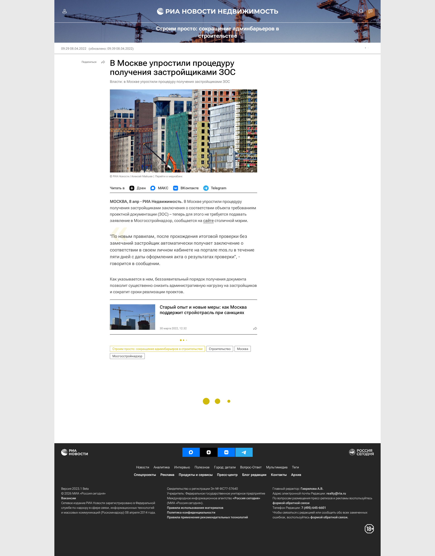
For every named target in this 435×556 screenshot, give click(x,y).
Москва (242, 349)
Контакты (279, 475)
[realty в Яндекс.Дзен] (208, 452)
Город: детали (225, 467)
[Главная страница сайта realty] (217, 11)
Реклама (167, 475)
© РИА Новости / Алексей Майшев (131, 176)
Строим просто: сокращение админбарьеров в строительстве (157, 349)
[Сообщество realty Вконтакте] (226, 452)
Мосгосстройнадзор (127, 356)
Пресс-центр (227, 475)
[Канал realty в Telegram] (244, 452)
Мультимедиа (277, 467)
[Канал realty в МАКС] (191, 452)
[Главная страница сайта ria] (183, 11)
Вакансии (68, 498)
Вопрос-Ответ (251, 467)
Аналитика (162, 467)
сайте (208, 220)
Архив (296, 475)
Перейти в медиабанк (168, 176)
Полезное (202, 467)
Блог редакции (254, 475)
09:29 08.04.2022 (73, 48)
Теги (295, 467)
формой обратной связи (291, 503)
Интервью (182, 467)
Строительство (220, 349)
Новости (142, 467)
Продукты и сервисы (196, 475)
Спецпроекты (145, 475)
